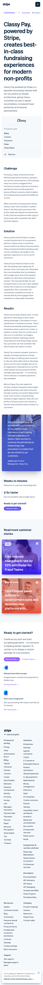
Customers (9, 12)
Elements (8, 783)
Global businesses (31, 773)
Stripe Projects (29, 894)
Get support (9, 959)
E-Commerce (28, 760)
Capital (7, 763)
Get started (11, 659)
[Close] (38, 973)
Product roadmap (30, 907)
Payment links (9, 813)
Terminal (7, 839)
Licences (7, 939)
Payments (8, 816)
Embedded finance (31, 764)
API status (27, 883)
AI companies (29, 797)
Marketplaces (29, 780)
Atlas (6, 750)
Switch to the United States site (18, 979)
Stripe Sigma (9, 833)
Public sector (28, 836)
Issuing (7, 800)
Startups (27, 747)
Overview (26, 12)
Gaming (26, 807)
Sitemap (7, 942)
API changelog (29, 887)
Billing (6, 760)
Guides (7, 907)
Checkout (8, 767)
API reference (10, 709)
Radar (6, 823)
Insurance (27, 816)
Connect (7, 773)
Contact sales (12, 508)
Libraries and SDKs (31, 890)
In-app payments (30, 777)
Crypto (7, 777)
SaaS (25, 793)
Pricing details (10, 684)
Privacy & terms (10, 926)
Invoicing (7, 797)
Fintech (26, 803)
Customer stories (11, 910)
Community (8, 917)
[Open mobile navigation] (37, 4)
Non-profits (28, 826)
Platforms (27, 790)
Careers (26, 910)
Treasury (7, 843)
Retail (25, 839)
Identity (7, 793)
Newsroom (27, 913)
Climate (7, 770)
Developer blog (29, 897)
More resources (10, 949)
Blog (6, 913)
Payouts (7, 820)
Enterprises (28, 744)
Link (5, 803)
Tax (5, 836)
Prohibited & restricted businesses (9, 933)
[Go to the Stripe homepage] (6, 730)
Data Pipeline (9, 780)
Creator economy (30, 800)
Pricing (6, 747)
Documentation (29, 877)
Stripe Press (28, 917)
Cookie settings (10, 946)
